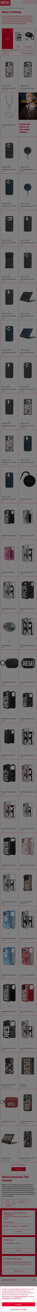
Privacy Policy (6, 1298)
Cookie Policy (17, 1298)
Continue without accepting (18, 1309)
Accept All (18, 1304)
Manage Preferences (21, 1296)
